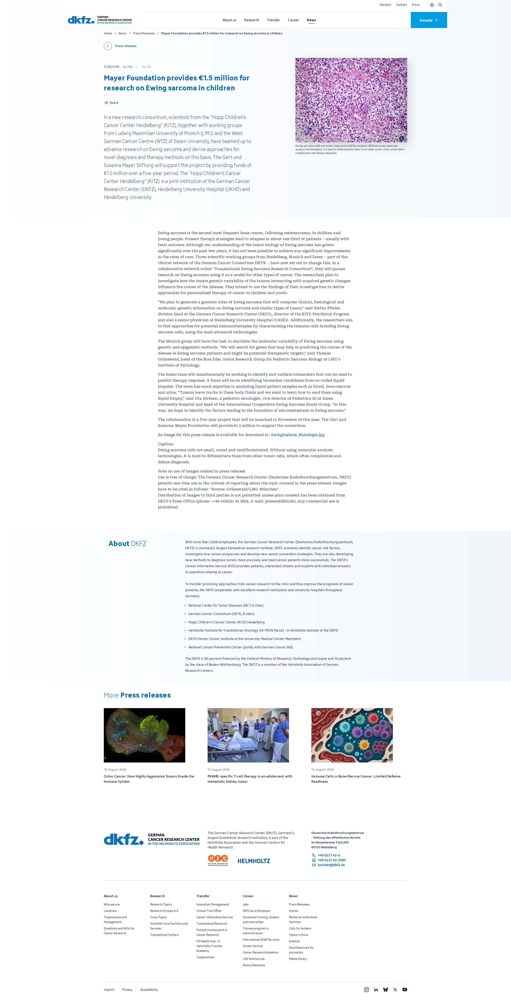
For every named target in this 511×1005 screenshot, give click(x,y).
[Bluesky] (385, 989)
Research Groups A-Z (164, 910)
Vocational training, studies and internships (261, 919)
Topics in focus (298, 934)
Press (416, 4)
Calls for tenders (300, 928)
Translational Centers (164, 934)
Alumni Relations (254, 965)
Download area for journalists (301, 950)
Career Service (253, 946)
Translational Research (211, 923)
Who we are (112, 904)
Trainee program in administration (255, 930)
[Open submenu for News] (311, 20)
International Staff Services (261, 939)
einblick (294, 941)
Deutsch (385, 4)
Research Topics (161, 904)
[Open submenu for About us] (229, 20)
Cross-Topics (158, 917)
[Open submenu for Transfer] (273, 20)
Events (293, 910)
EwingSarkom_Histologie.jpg (298, 435)
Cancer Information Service (214, 917)
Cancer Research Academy (260, 952)
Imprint (109, 989)
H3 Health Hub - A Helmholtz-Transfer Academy (209, 946)
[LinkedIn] (376, 989)
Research (157, 896)
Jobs (246, 904)
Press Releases (299, 904)
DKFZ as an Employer (257, 910)
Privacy (127, 989)
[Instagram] (366, 989)
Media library (298, 958)
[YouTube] (404, 989)
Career (248, 896)
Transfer (203, 896)
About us (111, 896)
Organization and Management (115, 919)
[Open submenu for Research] (251, 20)
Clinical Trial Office (208, 910)
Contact (401, 4)
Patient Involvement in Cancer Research (211, 932)
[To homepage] (101, 20)
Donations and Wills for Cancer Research (119, 930)
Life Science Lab (254, 958)
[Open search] (440, 5)
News (293, 896)
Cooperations (205, 957)
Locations (110, 910)
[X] (395, 989)
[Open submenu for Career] (293, 20)
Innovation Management (212, 904)
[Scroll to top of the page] (499, 983)
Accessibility (149, 989)
